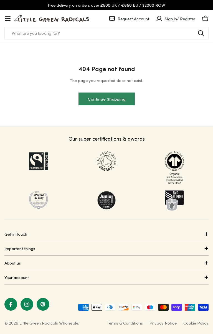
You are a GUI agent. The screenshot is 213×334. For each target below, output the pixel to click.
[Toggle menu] (7, 18)
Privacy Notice (163, 323)
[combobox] (106, 33)
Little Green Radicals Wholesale (48, 323)
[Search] (200, 33)
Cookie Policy (196, 323)
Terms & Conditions (125, 323)
